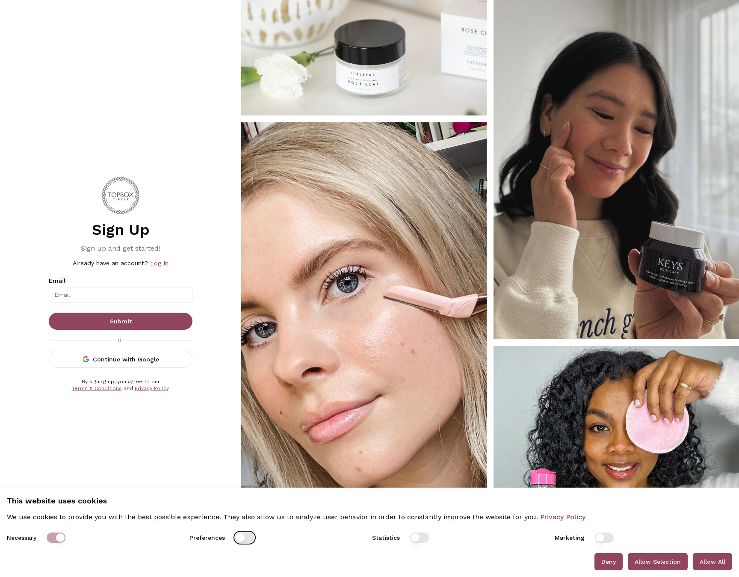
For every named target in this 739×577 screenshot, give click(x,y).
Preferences (207, 538)
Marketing (570, 538)
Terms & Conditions (97, 388)
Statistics (386, 538)
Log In (159, 263)
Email (57, 281)
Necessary (21, 538)
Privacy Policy (151, 388)
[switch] (56, 538)
